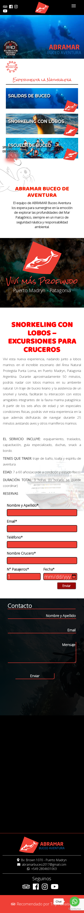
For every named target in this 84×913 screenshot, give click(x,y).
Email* (12, 521)
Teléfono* (15, 537)
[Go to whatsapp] (75, 901)
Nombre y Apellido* (23, 505)
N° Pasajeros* (18, 569)
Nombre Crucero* (21, 553)
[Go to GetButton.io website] (74, 909)
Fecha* (49, 569)
